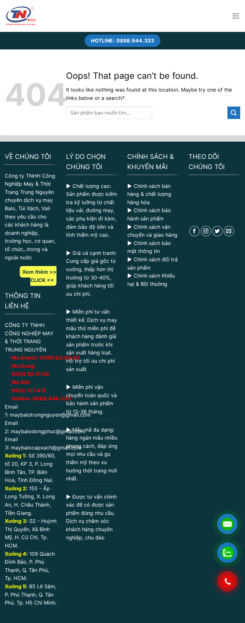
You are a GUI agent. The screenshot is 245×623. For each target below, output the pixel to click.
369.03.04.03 (60, 357)
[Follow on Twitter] (217, 231)
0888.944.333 (52, 398)
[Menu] (236, 16)
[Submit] (233, 113)
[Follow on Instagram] (206, 231)
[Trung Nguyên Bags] (21, 16)
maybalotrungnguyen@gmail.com (50, 415)
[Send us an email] (229, 231)
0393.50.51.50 (30, 374)
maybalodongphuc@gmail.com (48, 431)
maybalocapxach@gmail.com (46, 447)
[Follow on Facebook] (194, 231)
